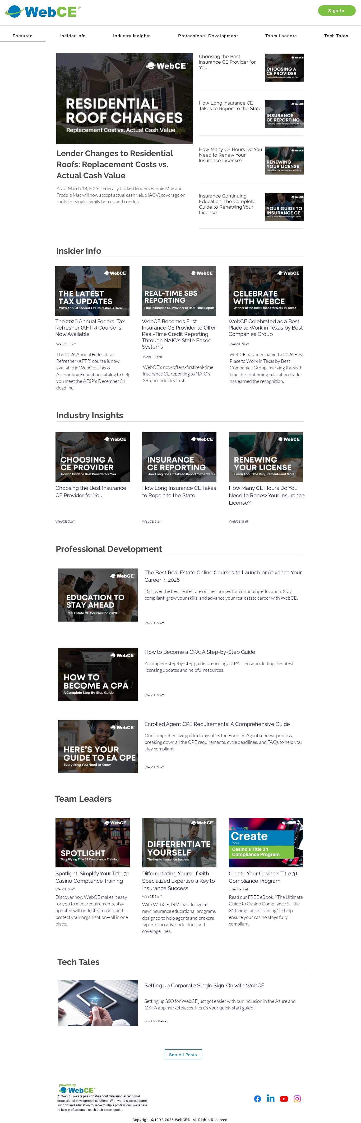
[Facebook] (257, 1098)
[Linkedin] (270, 1098)
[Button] (124, 164)
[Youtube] (284, 1098)
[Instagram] (297, 1098)
